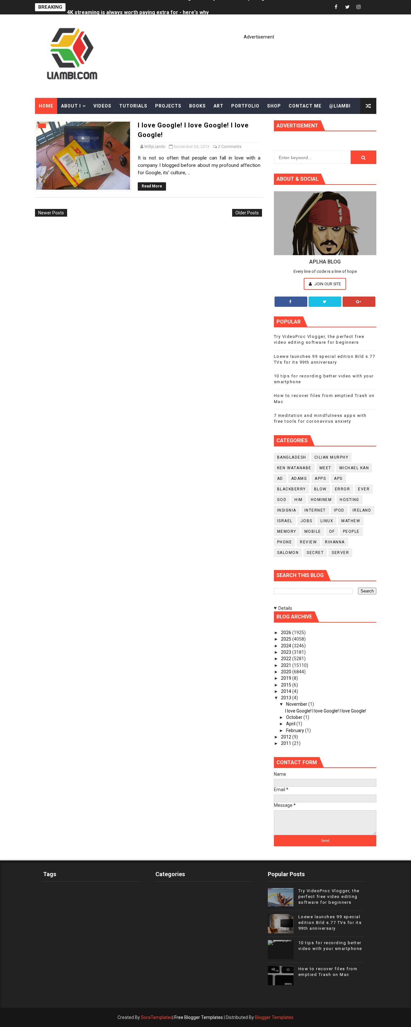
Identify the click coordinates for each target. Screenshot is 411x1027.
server (340, 552)
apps (320, 478)
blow (320, 489)
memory (286, 531)
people (351, 531)
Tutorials (133, 105)
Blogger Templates (274, 1017)
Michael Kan (354, 468)
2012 (286, 736)
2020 (286, 671)
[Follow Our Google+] (359, 302)
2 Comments (229, 146)
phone (284, 542)
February (295, 730)
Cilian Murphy (331, 457)
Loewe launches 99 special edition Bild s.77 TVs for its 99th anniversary (330, 922)
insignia (286, 510)
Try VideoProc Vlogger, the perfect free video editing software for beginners (329, 896)
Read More (152, 186)
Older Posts (247, 212)
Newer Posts (51, 212)
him (298, 499)
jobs (306, 521)
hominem (321, 499)
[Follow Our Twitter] (325, 302)
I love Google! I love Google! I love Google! (325, 710)
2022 (286, 658)
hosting (349, 499)
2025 (286, 639)
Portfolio (245, 105)
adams (299, 478)
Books (197, 105)
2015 (286, 684)
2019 (286, 678)
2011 (286, 743)
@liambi (340, 105)
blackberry (291, 489)
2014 (286, 691)
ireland (362, 510)
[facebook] (336, 7)
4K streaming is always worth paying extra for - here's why (138, 7)
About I (71, 105)
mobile (312, 531)
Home (46, 105)
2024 (286, 645)
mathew (350, 521)
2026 (286, 632)
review (308, 542)
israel (285, 521)
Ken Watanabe (294, 468)
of (332, 531)
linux (327, 521)
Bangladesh (291, 457)
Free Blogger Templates (198, 1017)
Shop (274, 105)
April (291, 723)
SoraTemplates (156, 1017)
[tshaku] (370, 7)
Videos (102, 105)
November (297, 704)
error (342, 489)
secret (315, 552)
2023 (286, 652)
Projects (168, 105)
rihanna (335, 542)
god (282, 499)
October (294, 717)
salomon (288, 552)
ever (364, 489)
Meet (325, 468)
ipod (339, 510)
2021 (286, 665)
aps (338, 478)
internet (315, 510)
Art (218, 105)
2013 (286, 697)
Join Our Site (327, 283)
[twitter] (347, 7)
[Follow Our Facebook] (291, 302)
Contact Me (305, 105)
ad (280, 478)
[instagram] (358, 7)
